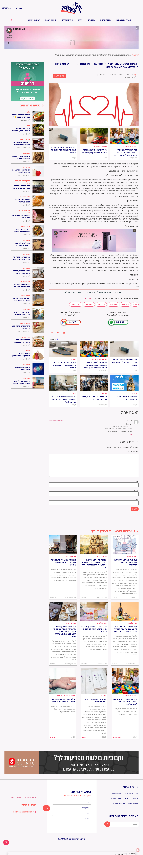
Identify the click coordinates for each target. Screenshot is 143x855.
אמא (135, 304)
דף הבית (135, 55)
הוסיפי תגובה (59, 76)
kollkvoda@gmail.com (22, 812)
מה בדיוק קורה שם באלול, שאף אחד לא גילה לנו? (94, 398)
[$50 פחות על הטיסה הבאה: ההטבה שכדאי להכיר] (124, 383)
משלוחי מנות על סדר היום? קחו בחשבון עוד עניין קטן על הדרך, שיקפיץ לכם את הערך (125, 629)
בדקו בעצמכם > (100, 147)
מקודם (73, 359)
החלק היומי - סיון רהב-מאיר (22, 182)
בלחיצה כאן (89, 298)
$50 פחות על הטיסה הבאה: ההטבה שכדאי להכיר (126, 398)
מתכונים (91, 20)
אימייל (136, 490)
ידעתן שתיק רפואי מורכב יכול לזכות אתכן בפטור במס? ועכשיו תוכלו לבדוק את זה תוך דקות (63, 709)
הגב (131, 434)
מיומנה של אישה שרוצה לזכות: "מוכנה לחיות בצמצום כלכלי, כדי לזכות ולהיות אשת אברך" (94, 564)
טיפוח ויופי (26, 153)
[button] (63, 332)
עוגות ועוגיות (25, 282)
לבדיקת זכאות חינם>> (66, 696)
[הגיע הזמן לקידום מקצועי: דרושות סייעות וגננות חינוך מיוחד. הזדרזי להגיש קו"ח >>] (124, 136)
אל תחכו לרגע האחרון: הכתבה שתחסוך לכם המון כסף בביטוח (94, 151)
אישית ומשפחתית (124, 20)
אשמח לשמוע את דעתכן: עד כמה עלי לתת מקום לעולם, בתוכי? (63, 562)
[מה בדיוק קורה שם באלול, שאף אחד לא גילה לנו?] (94, 383)
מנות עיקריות (25, 226)
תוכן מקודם (117, 737)
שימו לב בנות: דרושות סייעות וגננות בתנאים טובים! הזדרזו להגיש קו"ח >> (125, 701)
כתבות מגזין (26, 254)
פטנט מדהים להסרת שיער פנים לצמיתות (95, 700)
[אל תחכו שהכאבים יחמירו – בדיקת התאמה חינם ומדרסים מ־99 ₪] (63, 349)
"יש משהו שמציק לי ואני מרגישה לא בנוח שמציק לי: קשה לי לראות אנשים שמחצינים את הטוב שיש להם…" (64, 631)
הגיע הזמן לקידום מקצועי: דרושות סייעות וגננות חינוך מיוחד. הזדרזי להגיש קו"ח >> (125, 152)
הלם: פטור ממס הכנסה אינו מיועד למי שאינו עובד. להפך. (63, 700)
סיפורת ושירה (50, 20)
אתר (137, 499)
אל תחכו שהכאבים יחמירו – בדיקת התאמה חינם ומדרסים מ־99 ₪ (64, 365)
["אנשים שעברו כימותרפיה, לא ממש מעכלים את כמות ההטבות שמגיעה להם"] (63, 383)
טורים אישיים (67, 20)
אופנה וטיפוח (105, 20)
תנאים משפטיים (30, 797)
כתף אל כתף (132, 556)
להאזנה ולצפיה (34, 20)
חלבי (28, 112)
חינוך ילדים (113, 304)
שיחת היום (26, 167)
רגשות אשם (89, 304)
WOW (104, 393)
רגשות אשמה (75, 304)
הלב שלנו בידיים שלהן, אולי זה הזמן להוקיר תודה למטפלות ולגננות (94, 629)
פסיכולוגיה (101, 304)
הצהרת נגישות (16, 797)
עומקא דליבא (25, 295)
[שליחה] (105, 824)
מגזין (80, 20)
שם (137, 481)
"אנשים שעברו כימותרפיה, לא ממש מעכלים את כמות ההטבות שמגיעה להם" (63, 399)
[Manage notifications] (138, 850)
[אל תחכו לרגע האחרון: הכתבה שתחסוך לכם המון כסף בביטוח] (94, 136)
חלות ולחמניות (25, 197)
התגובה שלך (133, 452)
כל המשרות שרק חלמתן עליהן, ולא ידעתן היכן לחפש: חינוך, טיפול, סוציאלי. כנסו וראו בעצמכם (126, 711)
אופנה (28, 351)
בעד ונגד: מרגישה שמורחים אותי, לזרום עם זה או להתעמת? (125, 562)
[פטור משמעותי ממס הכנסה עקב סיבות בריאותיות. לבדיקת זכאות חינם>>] (63, 136)
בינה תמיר (125, 304)
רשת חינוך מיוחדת (130, 147)
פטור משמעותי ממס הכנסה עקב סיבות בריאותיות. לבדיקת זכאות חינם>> (63, 150)
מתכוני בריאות (25, 139)
